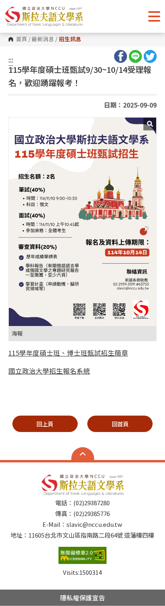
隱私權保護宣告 (82, 597)
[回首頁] (44, 16)
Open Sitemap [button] (82, 453)
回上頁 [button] (44, 424)
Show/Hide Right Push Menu (154, 16)
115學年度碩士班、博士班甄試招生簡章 (68, 353)
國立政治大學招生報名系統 (49, 371)
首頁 (21, 39)
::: (10, 59)
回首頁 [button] (120, 424)
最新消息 (43, 39)
